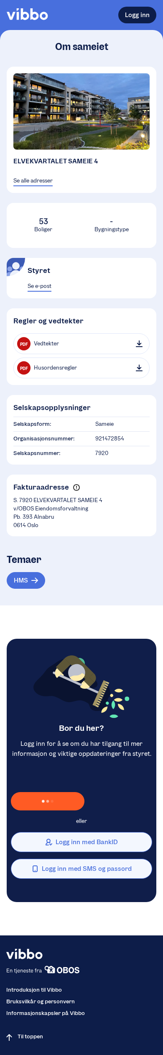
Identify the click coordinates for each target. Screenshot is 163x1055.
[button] (76, 487)
